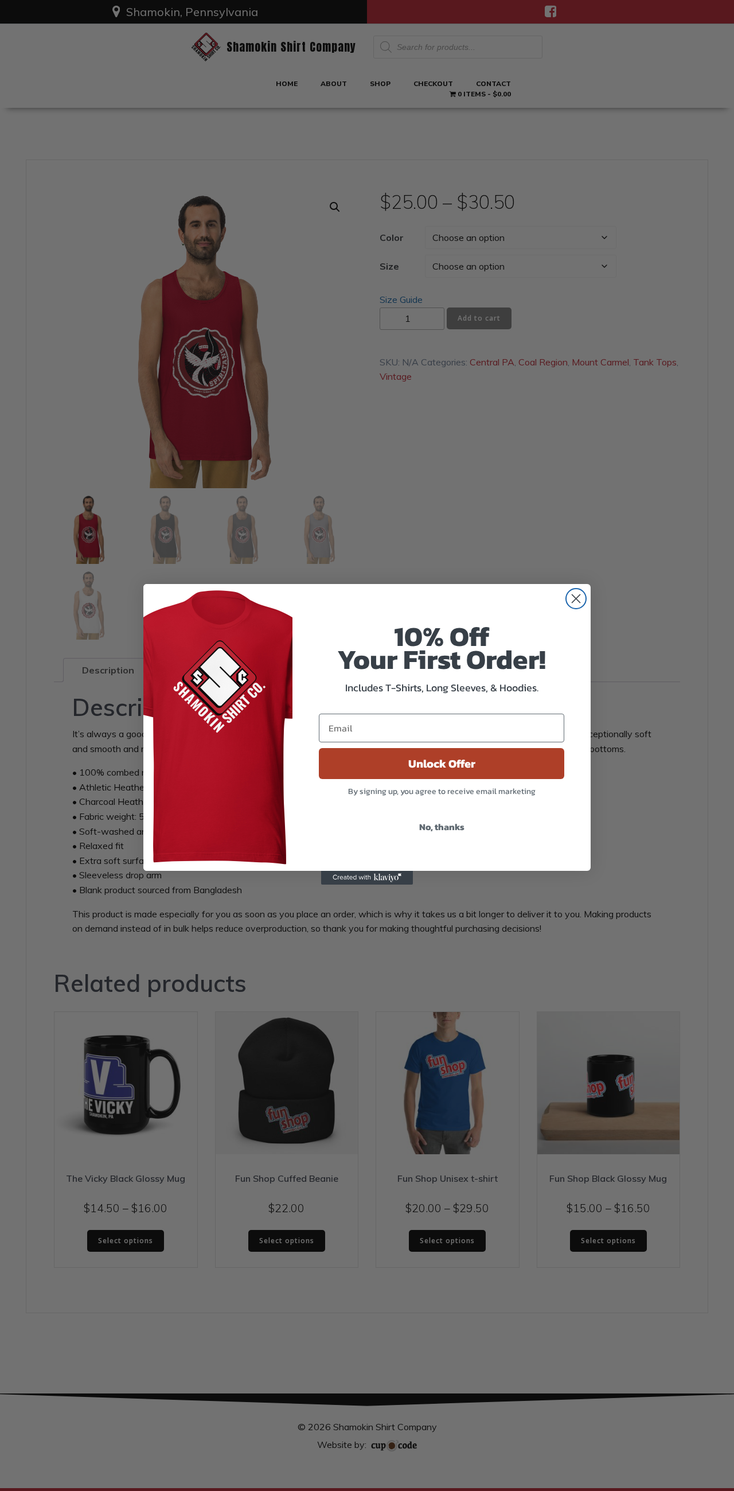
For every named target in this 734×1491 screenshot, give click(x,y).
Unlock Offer (441, 763)
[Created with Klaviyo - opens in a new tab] (367, 878)
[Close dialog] (576, 599)
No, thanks (441, 827)
